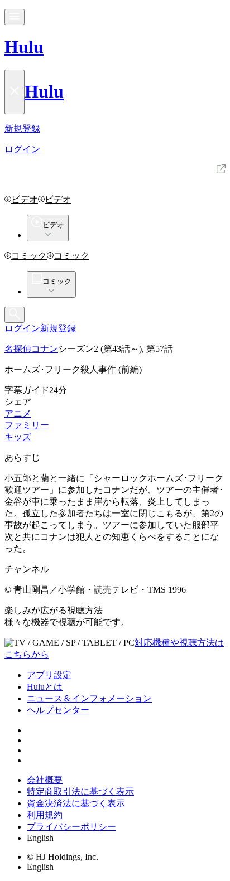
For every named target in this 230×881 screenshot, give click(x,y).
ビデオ (24, 199)
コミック (29, 255)
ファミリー (26, 425)
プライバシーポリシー (71, 826)
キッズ (17, 437)
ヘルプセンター (58, 710)
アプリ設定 (49, 675)
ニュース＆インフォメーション (89, 698)
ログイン (22, 328)
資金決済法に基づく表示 (76, 803)
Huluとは (45, 686)
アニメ (17, 413)
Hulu (24, 47)
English (40, 838)
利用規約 (45, 815)
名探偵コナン (31, 349)
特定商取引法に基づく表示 (80, 791)
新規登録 (58, 328)
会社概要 (45, 780)
